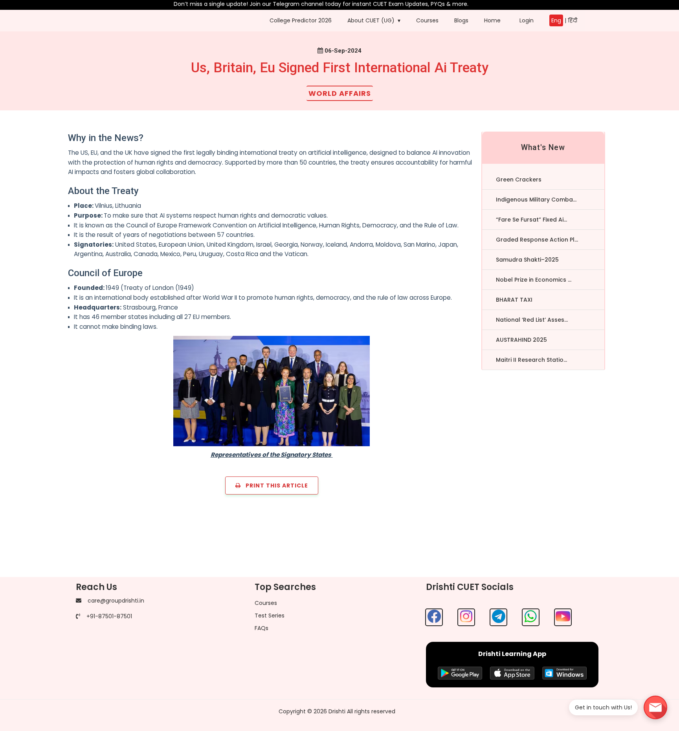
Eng (556, 20)
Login (525, 20)
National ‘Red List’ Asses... (532, 320)
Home (492, 20)
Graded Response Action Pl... (537, 240)
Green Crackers (518, 179)
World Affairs (339, 93)
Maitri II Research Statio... (531, 360)
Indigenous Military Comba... (536, 199)
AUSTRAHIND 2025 (521, 340)
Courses (427, 20)
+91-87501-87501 (109, 616)
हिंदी (572, 20)
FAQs (261, 628)
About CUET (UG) (371, 20)
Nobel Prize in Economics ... (533, 280)
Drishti (336, 711)
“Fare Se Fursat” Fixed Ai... (531, 220)
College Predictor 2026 (301, 20)
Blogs (461, 20)
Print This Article (274, 485)
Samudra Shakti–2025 (527, 260)
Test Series (269, 615)
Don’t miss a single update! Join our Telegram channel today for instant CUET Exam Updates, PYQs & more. (307, 4)
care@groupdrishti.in (116, 601)
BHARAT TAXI (514, 300)
